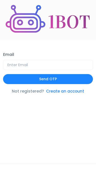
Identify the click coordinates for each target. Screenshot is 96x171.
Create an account (65, 91)
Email (8, 54)
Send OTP (48, 79)
